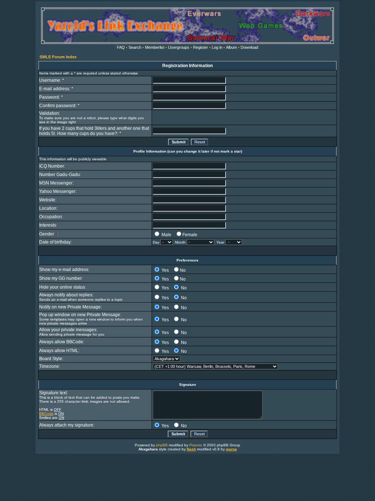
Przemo (195, 445)
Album (231, 47)
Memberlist (154, 47)
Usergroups (178, 47)
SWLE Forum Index (58, 57)
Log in (217, 47)
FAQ (121, 47)
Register (200, 47)
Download (249, 47)
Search (135, 47)
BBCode (46, 414)
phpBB (162, 445)
